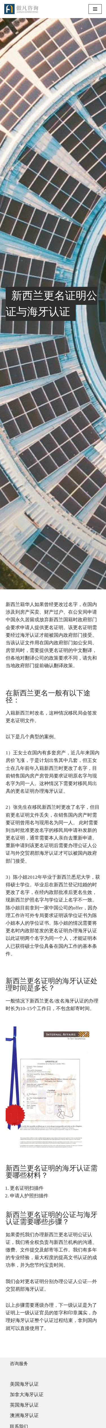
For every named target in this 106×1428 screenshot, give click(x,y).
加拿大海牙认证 (27, 1394)
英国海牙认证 (24, 1405)
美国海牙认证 (24, 1384)
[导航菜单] (95, 9)
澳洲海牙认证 (24, 1415)
